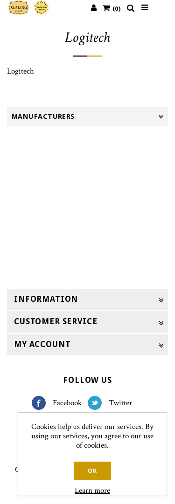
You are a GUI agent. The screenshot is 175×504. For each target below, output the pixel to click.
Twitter (98, 403)
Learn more (92, 490)
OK (92, 470)
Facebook (42, 403)
